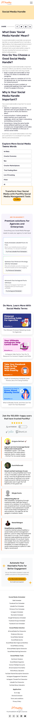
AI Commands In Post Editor (17, 668)
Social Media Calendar (17, 637)
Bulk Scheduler (17, 600)
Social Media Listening (17, 646)
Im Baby (6, 151)
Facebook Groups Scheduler (17, 621)
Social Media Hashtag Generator (17, 651)
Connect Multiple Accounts (17, 665)
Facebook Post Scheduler (17, 603)
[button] (31, 2)
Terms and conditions (17, 698)
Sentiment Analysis (17, 659)
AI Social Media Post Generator (17, 631)
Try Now (17, 199)
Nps (5, 161)
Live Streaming (9, 175)
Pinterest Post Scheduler (17, 609)
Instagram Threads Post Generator (17, 679)
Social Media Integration (17, 662)
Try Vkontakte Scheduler (17, 579)
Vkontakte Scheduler (17, 615)
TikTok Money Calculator (17, 671)
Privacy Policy (17, 701)
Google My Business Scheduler (17, 618)
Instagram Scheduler (17, 612)
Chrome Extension (17, 695)
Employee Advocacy (17, 634)
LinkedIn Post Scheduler (17, 606)
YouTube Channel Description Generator (17, 673)
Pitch (6, 180)
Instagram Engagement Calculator (17, 676)
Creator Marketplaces (12, 165)
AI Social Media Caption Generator (17, 648)
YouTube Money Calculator (17, 685)
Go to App (17, 693)
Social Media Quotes (17, 640)
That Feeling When (10, 170)
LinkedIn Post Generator (17, 682)
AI (4, 184)
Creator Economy (10, 156)
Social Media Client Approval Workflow (17, 643)
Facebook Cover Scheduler (17, 623)
